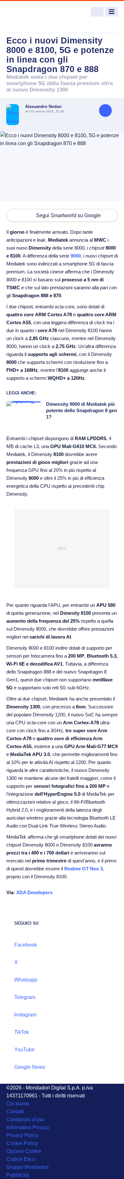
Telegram (24, 997)
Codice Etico (20, 1159)
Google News (29, 1067)
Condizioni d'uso (25, 1119)
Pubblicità (17, 1175)
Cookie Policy (22, 1143)
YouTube (24, 1049)
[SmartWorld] (30, 12)
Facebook (25, 945)
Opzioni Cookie (23, 1151)
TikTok (21, 1032)
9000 (76, 255)
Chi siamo (17, 1103)
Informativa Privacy (27, 1127)
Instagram (25, 1014)
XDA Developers (34, 892)
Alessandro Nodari (43, 106)
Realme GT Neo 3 (83, 868)
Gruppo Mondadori (27, 1167)
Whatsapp (25, 979)
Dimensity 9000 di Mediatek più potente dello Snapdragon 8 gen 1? (81, 410)
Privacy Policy (22, 1135)
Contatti (15, 1111)
